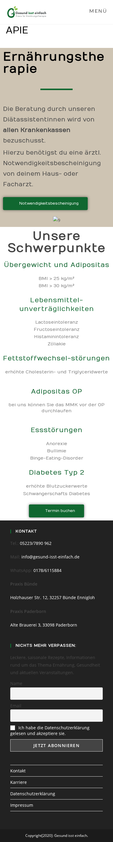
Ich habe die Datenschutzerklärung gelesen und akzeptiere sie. (49, 730)
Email (15, 705)
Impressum (21, 805)
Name (16, 683)
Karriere (18, 782)
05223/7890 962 (36, 543)
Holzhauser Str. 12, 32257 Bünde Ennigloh (52, 597)
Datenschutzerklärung (32, 793)
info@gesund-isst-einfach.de (50, 557)
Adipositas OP (56, 391)
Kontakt (18, 771)
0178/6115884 (47, 570)
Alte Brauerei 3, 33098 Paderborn (43, 625)
